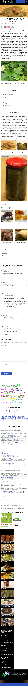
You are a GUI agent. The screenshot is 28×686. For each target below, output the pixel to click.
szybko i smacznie (10, 400)
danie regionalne (17, 390)
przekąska (9, 392)
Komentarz (3, 345)
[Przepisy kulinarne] (6, 517)
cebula (3, 394)
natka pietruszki (22, 401)
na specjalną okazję (10, 385)
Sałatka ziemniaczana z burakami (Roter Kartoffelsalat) (6, 640)
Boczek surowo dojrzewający (12, 499)
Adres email (4, 364)
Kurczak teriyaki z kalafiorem (5, 638)
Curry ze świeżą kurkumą (5, 652)
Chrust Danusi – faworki (5, 648)
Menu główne (26, 1)
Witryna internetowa (5, 369)
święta (12, 402)
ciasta (22, 388)
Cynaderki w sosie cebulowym (6, 667)
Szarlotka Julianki (9, 458)
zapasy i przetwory (15, 396)
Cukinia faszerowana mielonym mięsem (15, 427)
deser (24, 392)
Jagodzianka (13, 23)
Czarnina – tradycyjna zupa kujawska (14, 481)
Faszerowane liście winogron (6, 259)
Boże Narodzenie (7, 389)
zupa (21, 404)
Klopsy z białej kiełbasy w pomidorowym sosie (5, 651)
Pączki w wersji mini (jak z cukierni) (14, 467)
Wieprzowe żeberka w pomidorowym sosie (7, 636)
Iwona (2, 477)
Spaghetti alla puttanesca (5, 664)
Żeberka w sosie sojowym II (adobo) (7, 642)
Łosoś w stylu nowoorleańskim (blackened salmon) (17, 487)
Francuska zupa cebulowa (5, 665)
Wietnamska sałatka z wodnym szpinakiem (6, 632)
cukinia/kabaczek (24, 396)
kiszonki (2, 397)
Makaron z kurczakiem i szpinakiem (7, 654)
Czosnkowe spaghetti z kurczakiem (6, 660)
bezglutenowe (7, 387)
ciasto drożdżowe (16, 395)
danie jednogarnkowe (17, 389)
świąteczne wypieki (23, 387)
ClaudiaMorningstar (4, 432)
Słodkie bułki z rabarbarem (12, 442)
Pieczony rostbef (3, 645)
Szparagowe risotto (11, 435)
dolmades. (16, 33)
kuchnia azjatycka (18, 392)
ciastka (23, 399)
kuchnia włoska (15, 394)
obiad (8, 393)
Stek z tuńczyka (3, 634)
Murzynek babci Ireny (11, 451)
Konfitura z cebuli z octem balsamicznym (5, 658)
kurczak (9, 395)
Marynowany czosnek (5, 254)
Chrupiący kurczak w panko (5, 655)
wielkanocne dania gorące (12, 403)
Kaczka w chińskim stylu (5, 647)
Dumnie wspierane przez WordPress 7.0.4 (14, 678)
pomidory (21, 397)
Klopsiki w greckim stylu (5, 643)
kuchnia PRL (18, 388)
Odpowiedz (6, 277)
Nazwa (2, 360)
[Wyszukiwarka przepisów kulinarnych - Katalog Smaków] (17, 517)
